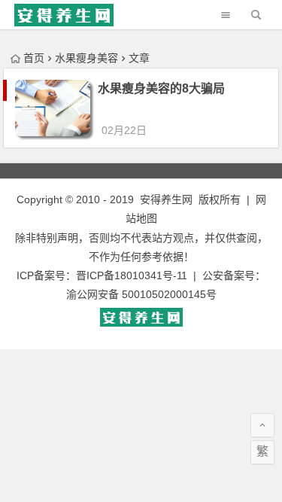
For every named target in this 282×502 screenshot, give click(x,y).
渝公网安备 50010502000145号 (141, 294)
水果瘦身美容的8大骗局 (161, 88)
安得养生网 (166, 199)
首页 (33, 58)
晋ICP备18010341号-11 (131, 275)
